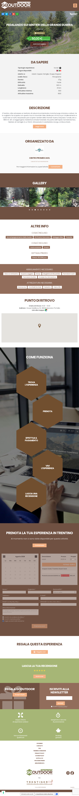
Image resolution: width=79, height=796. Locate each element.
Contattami (55, 167)
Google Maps (46, 310)
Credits (72, 787)
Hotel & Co (39, 758)
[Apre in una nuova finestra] (39, 782)
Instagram (68, 773)
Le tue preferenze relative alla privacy (44, 794)
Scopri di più (20, 694)
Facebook (72, 773)
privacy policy (63, 706)
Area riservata (39, 763)
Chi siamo (40, 743)
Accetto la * (60, 706)
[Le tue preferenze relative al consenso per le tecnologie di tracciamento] (3, 792)
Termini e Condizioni (39, 751)
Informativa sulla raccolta (27, 794)
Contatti (40, 746)
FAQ (39, 748)
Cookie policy (39, 756)
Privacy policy (39, 753)
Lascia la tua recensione (39, 161)
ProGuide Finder (39, 760)
